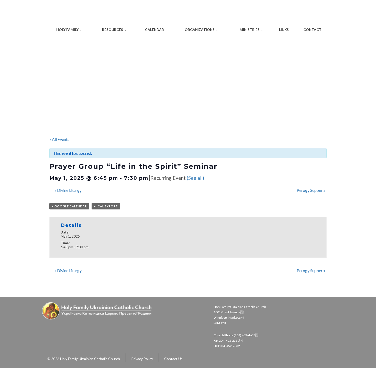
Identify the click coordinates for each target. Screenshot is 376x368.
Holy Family (67, 30)
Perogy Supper (311, 190)
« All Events (59, 139)
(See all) (195, 178)
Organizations (200, 30)
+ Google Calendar (69, 206)
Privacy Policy (142, 358)
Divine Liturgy (68, 190)
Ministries (250, 30)
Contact (312, 30)
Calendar (154, 30)
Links (284, 30)
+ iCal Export (106, 206)
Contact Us (173, 358)
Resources (113, 30)
